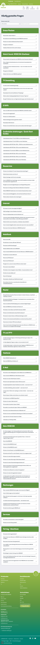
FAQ (20, 600)
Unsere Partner (4, 604)
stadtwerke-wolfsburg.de (6, 630)
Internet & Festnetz (4, 580)
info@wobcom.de (4, 618)
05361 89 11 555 (4, 616)
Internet (21, 586)
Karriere (2, 600)
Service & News (23, 594)
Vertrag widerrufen (25, 606)
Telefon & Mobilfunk (23, 588)
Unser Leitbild (3, 598)
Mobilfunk (3, 582)
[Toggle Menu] (37, 7)
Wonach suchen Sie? (5, 21)
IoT (20, 584)
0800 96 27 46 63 (4, 621)
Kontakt (21, 596)
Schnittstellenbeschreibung (25, 604)
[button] (10, 1)
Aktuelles (21, 598)
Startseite (3, 578)
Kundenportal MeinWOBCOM (6, 594)
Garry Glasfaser (4, 602)
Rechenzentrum (23, 582)
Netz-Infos (22, 602)
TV (1, 584)
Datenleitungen (23, 580)
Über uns (2, 596)
